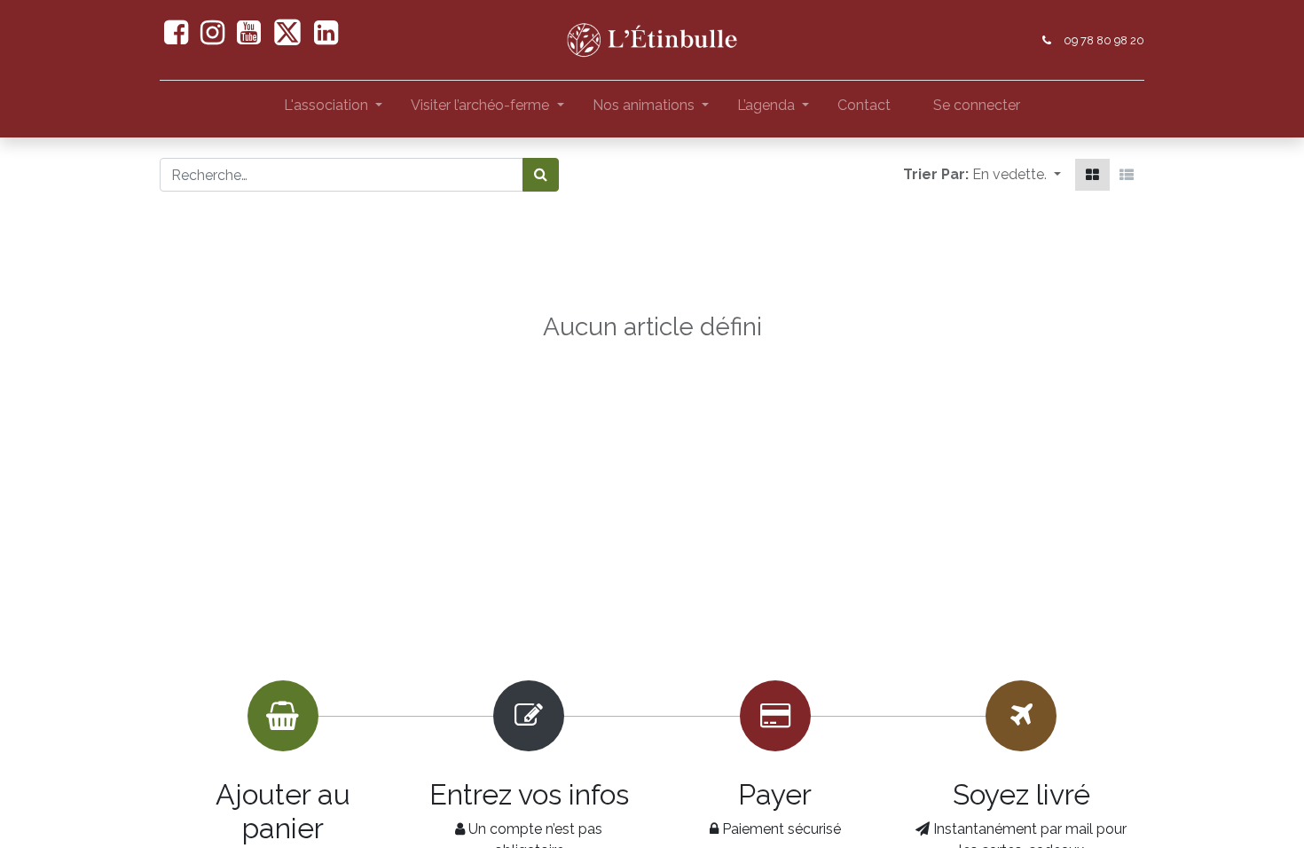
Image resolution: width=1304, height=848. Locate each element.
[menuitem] (864, 109)
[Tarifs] (1092, 175)
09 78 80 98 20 (1104, 40)
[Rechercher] (540, 175)
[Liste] (1126, 175)
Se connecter (976, 105)
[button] (1016, 175)
